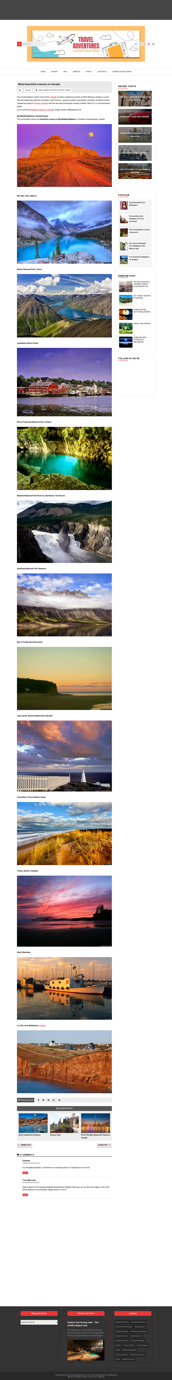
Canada (67, 90)
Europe (54, 72)
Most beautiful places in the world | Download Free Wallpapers (93, 1375)
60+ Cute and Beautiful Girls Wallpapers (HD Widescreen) (137, 246)
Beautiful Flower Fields (124, 1327)
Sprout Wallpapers (142, 323)
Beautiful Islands (122, 1331)
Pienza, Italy (55, 1135)
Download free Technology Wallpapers (139, 340)
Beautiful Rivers (136, 1336)
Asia (65, 72)
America (76, 72)
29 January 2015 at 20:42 (31, 1182)
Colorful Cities (129, 1345)
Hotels (118, 1350)
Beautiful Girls (140, 1327)
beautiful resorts (129, 1359)
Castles (118, 1345)
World (118, 1359)
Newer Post (26, 1145)
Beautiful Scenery (57, 90)
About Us (71, 1377)
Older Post (103, 1145)
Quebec (42, 1025)
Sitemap (101, 1377)
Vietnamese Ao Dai (137, 1355)
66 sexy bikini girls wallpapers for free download (136, 218)
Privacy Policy (81, 1377)
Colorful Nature (142, 1345)
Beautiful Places (122, 1336)
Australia (102, 72)
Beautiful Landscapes (139, 1331)
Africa (89, 72)
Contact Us (92, 1377)
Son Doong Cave (122, 1355)
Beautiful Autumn (122, 1322)
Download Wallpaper (122, 72)
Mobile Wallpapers (129, 1350)
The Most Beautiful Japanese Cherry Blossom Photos (141, 284)
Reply (25, 1173)
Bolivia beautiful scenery (30, 1135)
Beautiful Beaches (138, 1322)
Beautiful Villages (138, 1341)
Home (42, 72)
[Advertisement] (64, 1265)
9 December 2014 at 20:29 (31, 1163)
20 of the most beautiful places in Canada (95, 1136)
